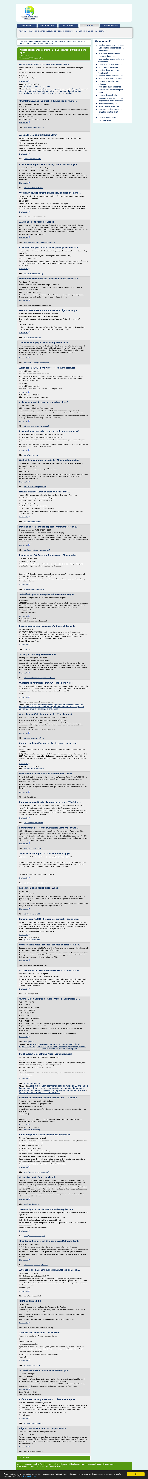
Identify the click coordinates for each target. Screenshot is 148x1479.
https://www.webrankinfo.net (34, 127)
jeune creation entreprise (109, 106)
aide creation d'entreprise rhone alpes (44, 89)
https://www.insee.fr (31, 455)
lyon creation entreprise (108, 67)
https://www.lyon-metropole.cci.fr (36, 1265)
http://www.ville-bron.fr (32, 1365)
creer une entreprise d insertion (111, 98)
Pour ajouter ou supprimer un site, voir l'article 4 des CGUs (41, 1466)
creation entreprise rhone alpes (111, 45)
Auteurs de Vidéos (54, 31)
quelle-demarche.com (32, 939)
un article (80, 31)
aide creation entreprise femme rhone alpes (111, 60)
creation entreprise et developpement (107, 119)
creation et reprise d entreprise (44, 709)
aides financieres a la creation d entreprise (38, 91)
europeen (26, 26)
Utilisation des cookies (78, 1464)
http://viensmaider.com (32, 1083)
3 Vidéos (32, 58)
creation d (68, 26)
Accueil (22, 31)
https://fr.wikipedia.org (32, 1130)
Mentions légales (32, 1464)
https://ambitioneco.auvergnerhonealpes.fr (39, 242)
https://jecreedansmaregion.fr (34, 1236)
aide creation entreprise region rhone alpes (72, 89)
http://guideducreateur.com (33, 823)
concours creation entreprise (110, 109)
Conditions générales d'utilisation (53, 1464)
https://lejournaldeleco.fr (32, 337)
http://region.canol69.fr (32, 914)
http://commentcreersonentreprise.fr (37, 550)
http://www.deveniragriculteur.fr (35, 487)
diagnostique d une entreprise (111, 101)
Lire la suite (23, 81)
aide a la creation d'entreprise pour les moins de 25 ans (55, 1086)
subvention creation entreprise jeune (110, 91)
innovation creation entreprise (111, 65)
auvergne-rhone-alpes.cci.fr (34, 589)
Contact (102, 31)
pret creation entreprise (108, 104)
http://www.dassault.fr (31, 1204)
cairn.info (27, 649)
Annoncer (92, 31)
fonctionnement (47, 26)
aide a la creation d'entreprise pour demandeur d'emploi (60, 1090)
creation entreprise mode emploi (112, 76)
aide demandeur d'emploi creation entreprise (39, 1092)
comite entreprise (110, 26)
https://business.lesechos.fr (34, 769)
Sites (42, 31)
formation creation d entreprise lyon (110, 113)
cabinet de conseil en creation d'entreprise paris (54, 1047)
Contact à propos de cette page (101, 1464)
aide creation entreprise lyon (110, 78)
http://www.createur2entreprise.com (37, 86)
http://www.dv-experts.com (33, 188)
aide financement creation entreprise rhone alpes (109, 54)
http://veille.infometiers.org (33, 274)
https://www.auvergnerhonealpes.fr (36, 363)
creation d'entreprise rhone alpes (71, 705)
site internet (89, 26)
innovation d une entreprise (110, 87)
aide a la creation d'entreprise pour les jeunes (53, 1087)
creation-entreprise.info (32, 159)
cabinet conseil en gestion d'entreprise (59, 1049)
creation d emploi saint (108, 95)
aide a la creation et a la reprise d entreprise (51, 93)
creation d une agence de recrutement (108, 71)
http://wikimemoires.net (32, 522)
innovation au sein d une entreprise (108, 82)
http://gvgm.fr (29, 1041)
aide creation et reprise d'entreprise (35, 707)
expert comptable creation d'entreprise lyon (46, 1044)
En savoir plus (29, 1476)
